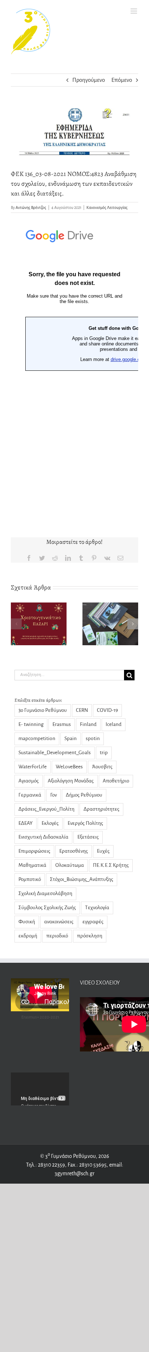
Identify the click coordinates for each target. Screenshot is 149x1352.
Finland (88, 724)
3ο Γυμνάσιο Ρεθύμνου (42, 710)
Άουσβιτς (102, 766)
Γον (53, 795)
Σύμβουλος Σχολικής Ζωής (47, 907)
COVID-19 (107, 710)
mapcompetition (36, 738)
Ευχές (103, 851)
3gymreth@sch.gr (74, 1173)
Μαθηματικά (32, 865)
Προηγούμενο (88, 80)
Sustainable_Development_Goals (54, 752)
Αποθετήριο (116, 781)
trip (104, 752)
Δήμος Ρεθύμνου (84, 795)
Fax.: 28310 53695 (87, 1165)
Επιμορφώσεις (34, 851)
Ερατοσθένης (73, 851)
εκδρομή (27, 936)
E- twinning (30, 724)
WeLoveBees (69, 766)
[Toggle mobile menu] (134, 11)
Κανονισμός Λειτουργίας (107, 207)
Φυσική (26, 921)
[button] (16, 623)
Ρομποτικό (29, 879)
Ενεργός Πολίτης (85, 823)
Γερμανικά (29, 795)
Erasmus (61, 724)
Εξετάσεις (88, 837)
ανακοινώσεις (58, 921)
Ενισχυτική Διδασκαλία (43, 837)
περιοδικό (57, 936)
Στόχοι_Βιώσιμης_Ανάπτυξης (81, 879)
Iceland (114, 724)
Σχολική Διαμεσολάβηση (45, 893)
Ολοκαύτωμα (69, 865)
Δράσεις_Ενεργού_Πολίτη (46, 809)
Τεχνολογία (97, 907)
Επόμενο (121, 80)
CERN (82, 710)
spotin (93, 738)
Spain (70, 738)
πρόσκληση (89, 936)
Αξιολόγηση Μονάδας (71, 781)
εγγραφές (92, 921)
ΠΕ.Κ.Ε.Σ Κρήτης (111, 865)
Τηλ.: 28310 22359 (45, 1165)
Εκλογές (50, 823)
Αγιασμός (28, 781)
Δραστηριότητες (101, 809)
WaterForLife (32, 766)
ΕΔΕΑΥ (25, 823)
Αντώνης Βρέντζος (31, 207)
